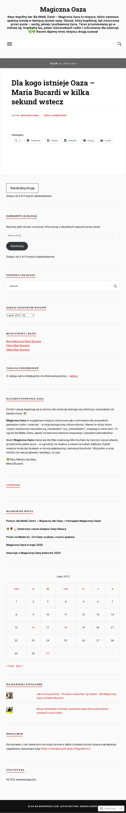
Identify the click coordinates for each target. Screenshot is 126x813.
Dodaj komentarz (55, 115)
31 (47, 653)
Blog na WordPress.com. (43, 806)
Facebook (13, 484)
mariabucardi (30, 115)
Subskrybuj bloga (22, 188)
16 (33, 627)
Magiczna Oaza (63, 9)
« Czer (10, 666)
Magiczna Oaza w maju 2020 (24, 544)
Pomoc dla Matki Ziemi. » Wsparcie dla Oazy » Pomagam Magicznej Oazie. (54, 521)
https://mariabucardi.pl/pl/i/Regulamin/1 (66, 748)
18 (65, 627)
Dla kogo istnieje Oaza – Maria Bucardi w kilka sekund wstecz (53, 92)
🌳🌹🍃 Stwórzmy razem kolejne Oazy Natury (37, 529)
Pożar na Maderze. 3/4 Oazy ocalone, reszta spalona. (40, 537)
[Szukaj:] (63, 286)
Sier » (19, 666)
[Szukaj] (116, 43)
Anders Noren (88, 806)
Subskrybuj (17, 246)
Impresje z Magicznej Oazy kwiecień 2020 (33, 553)
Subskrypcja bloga (21, 215)
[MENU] (9, 43)
